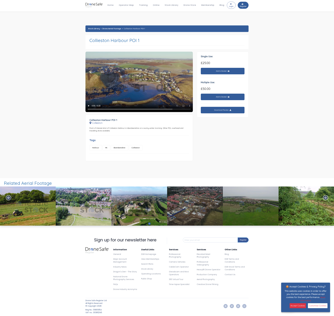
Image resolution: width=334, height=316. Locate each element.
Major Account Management (120, 260)
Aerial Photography (206, 279)
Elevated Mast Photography (203, 255)
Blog (222, 5)
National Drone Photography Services (123, 278)
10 (184, 223)
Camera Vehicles (177, 262)
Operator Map (126, 5)
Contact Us (230, 274)
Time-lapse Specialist (179, 284)
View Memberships (150, 259)
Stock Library (171, 5)
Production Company (207, 274)
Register (243, 240)
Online (156, 5)
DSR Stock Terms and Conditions (235, 268)
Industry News (120, 267)
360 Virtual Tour (176, 279)
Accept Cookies (298, 305)
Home (111, 5)
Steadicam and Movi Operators (179, 273)
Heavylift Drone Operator (208, 269)
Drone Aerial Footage (111, 29)
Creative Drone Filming (207, 284)
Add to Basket (221, 71)
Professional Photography (175, 255)
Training (143, 5)
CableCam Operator (179, 267)
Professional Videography (203, 263)
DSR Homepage (148, 254)
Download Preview (221, 110)
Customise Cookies (318, 305)
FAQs (115, 284)
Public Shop (146, 278)
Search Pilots (147, 264)
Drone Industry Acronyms (125, 289)
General (117, 254)
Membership (207, 5)
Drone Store (190, 5)
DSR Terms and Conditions (232, 260)
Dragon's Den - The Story (125, 271)
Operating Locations (151, 273)
